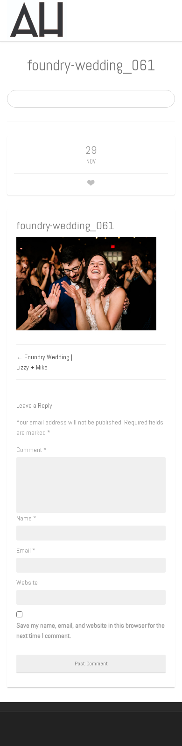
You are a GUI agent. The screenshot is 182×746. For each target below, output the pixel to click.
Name (26, 518)
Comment (31, 449)
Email (25, 550)
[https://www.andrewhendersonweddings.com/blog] (37, 19)
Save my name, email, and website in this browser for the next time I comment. (90, 630)
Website (27, 582)
